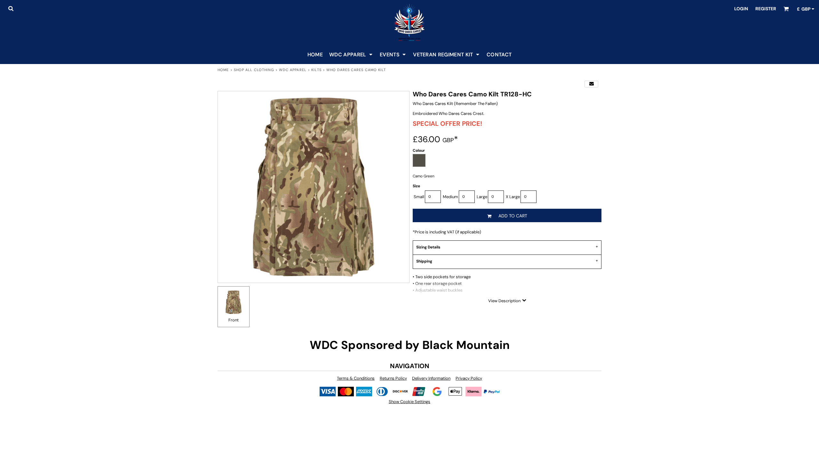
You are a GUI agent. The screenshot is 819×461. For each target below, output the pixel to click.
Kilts (316, 70)
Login (741, 9)
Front (233, 320)
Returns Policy (393, 378)
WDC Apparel (292, 70)
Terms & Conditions (356, 378)
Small (419, 196)
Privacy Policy (469, 378)
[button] (10, 8)
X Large (513, 196)
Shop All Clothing (254, 70)
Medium (450, 196)
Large (482, 196)
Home (223, 70)
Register (765, 9)
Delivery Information (431, 378)
